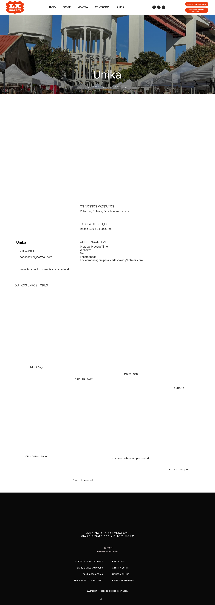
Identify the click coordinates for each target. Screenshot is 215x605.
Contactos (102, 7)
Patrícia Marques (179, 469)
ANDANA (179, 388)
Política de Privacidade (89, 561)
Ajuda (120, 7)
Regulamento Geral (123, 580)
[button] (3, 141)
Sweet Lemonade (83, 480)
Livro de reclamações (90, 568)
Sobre (67, 7)
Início (52, 7)
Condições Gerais (93, 574)
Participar (118, 561)
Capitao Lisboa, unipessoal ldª (131, 458)
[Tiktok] (163, 7)
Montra (83, 7)
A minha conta (120, 568)
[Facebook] (154, 7)
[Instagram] (159, 7)
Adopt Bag (36, 367)
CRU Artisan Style (36, 456)
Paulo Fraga (131, 374)
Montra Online (120, 574)
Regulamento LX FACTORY (88, 580)
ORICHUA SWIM (83, 379)
